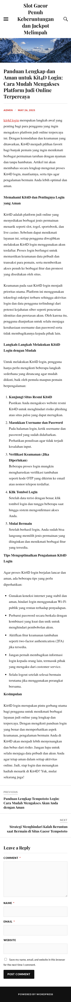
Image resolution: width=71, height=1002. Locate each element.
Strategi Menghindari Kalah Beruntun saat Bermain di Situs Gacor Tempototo (37, 828)
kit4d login (11, 120)
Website (10, 940)
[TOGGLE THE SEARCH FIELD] (65, 19)
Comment (12, 857)
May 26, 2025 (26, 110)
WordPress (44, 994)
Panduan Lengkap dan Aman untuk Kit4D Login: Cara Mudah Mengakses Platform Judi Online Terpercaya (33, 84)
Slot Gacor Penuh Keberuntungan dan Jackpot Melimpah (35, 18)
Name (9, 903)
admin (8, 110)
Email (9, 921)
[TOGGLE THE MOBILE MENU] (6, 19)
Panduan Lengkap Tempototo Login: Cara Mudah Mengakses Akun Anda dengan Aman (31, 802)
